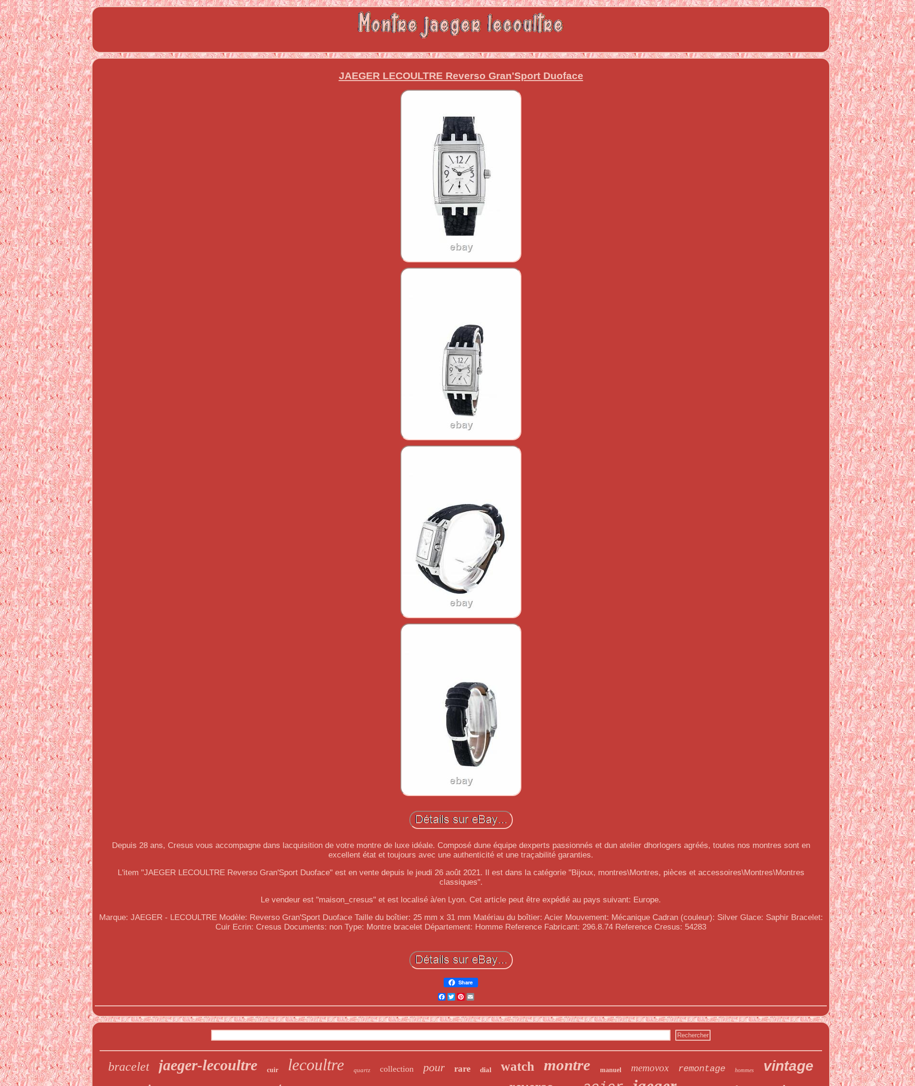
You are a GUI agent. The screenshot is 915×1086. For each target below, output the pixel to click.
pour (434, 1067)
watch (517, 1066)
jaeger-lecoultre (208, 1065)
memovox (650, 1068)
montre (567, 1065)
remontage (701, 1069)
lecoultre (316, 1065)
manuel (610, 1070)
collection (397, 1069)
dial (485, 1070)
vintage (788, 1066)
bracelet (128, 1067)
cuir (272, 1070)
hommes (744, 1070)
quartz (362, 1070)
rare (462, 1069)
